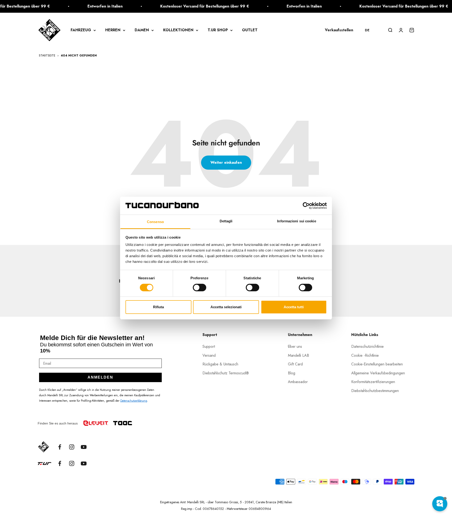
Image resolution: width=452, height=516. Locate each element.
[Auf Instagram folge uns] (72, 447)
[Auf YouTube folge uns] (84, 447)
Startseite (47, 55)
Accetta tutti (294, 307)
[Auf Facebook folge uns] (59, 447)
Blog (291, 373)
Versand (209, 355)
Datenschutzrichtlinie (367, 346)
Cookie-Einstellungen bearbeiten (377, 364)
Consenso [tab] (155, 222)
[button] (369, 30)
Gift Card (295, 364)
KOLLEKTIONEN (178, 30)
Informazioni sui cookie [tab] (296, 221)
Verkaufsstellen (339, 30)
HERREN (113, 30)
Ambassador (298, 381)
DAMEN (142, 30)
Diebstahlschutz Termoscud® (225, 373)
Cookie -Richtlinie (365, 355)
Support (208, 346)
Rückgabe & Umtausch (220, 364)
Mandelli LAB (298, 355)
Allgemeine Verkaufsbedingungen (378, 373)
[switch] (199, 287)
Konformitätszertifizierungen (373, 381)
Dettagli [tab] (226, 221)
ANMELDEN (100, 377)
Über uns (295, 346)
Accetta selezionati (226, 307)
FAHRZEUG (81, 30)
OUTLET (250, 30)
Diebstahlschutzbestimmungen (375, 390)
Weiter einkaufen (226, 162)
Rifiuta (158, 307)
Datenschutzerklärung (133, 401)
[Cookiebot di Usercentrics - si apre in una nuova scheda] (306, 205)
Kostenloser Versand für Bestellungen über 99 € (195, 6)
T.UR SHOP (218, 30)
